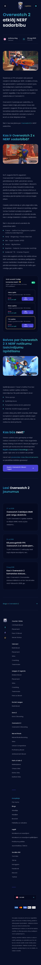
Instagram (15, 864)
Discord (14, 873)
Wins (13, 656)
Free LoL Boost (17, 696)
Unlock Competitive (19, 746)
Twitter (14, 877)
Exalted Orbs (16, 777)
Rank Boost (16, 648)
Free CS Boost (17, 633)
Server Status (17, 637)
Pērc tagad (28, 298)
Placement (16, 629)
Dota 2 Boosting (17, 716)
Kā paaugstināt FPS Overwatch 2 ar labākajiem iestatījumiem (20, 544)
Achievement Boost (19, 754)
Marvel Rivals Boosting (19, 737)
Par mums (15, 802)
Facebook (15, 869)
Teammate (16, 664)
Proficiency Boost (18, 750)
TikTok (14, 860)
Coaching (15, 660)
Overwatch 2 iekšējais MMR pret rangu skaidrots (20, 513)
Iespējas (15, 815)
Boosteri (15, 819)
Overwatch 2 (26, 123)
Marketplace (16, 764)
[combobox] (25, 897)
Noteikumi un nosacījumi (20, 833)
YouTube (15, 856)
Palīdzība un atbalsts (19, 823)
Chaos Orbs (16, 768)
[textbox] (25, 897)
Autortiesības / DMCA (19, 846)
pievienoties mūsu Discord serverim (24, 457)
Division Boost (17, 675)
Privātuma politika (18, 842)
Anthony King (12, 38)
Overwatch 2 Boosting (20, 727)
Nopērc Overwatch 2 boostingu (15, 450)
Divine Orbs (16, 773)
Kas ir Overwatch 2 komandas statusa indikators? (16, 572)
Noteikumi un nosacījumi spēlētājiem (25, 837)
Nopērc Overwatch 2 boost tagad (16, 468)
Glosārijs (15, 810)
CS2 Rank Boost (17, 625)
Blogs (5, 604)
